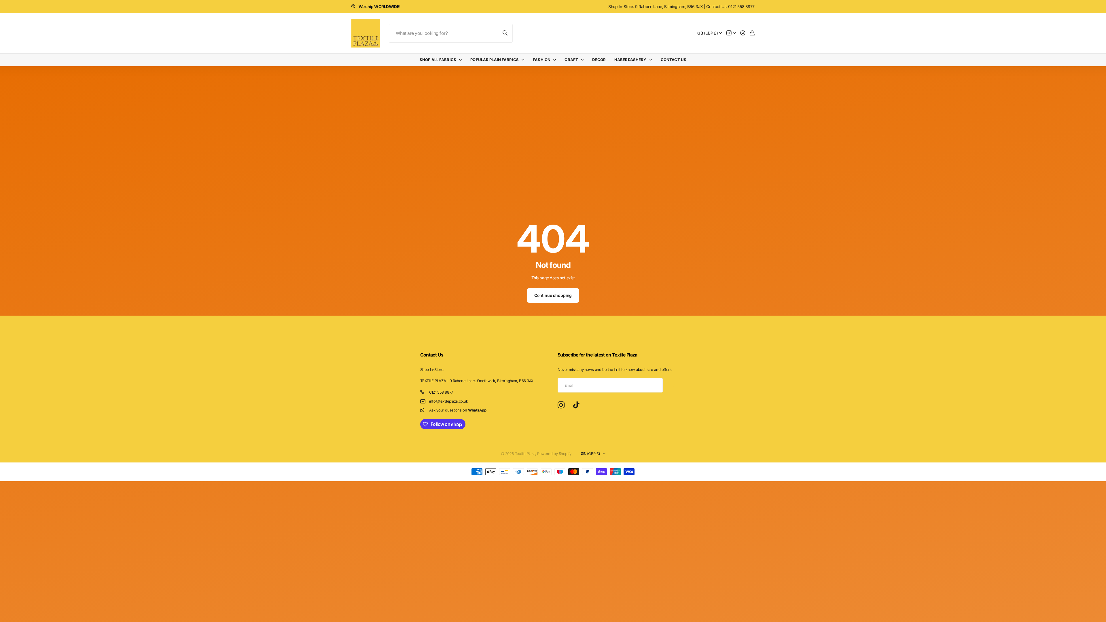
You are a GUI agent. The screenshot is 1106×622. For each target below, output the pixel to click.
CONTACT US (673, 59)
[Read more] (731, 33)
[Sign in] (742, 33)
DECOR (599, 59)
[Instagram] (561, 405)
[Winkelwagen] (752, 33)
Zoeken (505, 33)
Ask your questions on (457, 410)
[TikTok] (576, 405)
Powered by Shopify (554, 453)
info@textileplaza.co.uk (448, 401)
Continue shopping (553, 295)
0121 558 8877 (441, 392)
